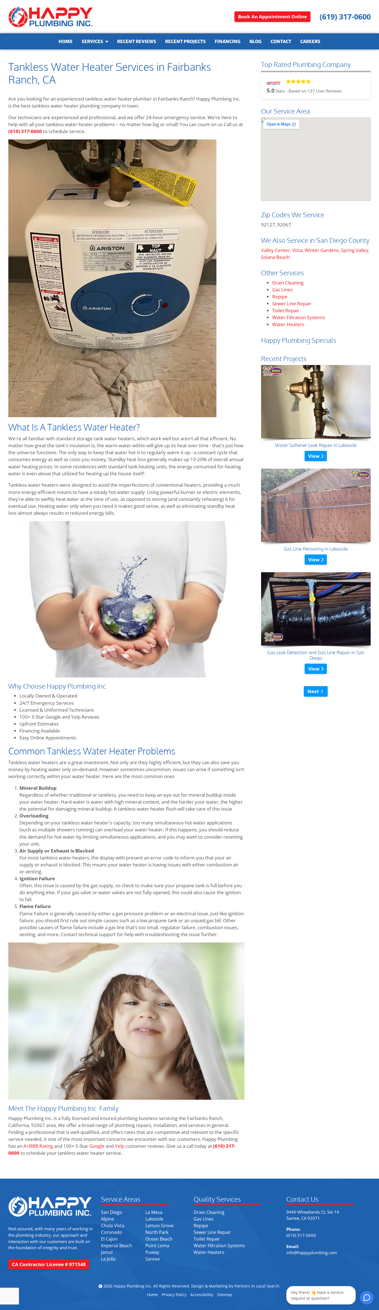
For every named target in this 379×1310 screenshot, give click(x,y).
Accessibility (201, 1294)
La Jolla (108, 1259)
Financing (228, 41)
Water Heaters (288, 324)
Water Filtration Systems (298, 317)
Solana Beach (275, 257)
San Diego (111, 1212)
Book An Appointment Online (272, 16)
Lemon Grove (159, 1225)
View (314, 456)
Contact (281, 41)
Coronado (111, 1232)
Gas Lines (282, 289)
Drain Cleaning (288, 282)
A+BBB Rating (37, 1146)
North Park (156, 1232)
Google (97, 1146)
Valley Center (275, 250)
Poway (152, 1252)
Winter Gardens (322, 250)
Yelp (119, 1146)
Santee (152, 1259)
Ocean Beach (159, 1239)
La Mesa (153, 1212)
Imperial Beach (116, 1245)
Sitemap (224, 1294)
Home (66, 41)
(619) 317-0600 (25, 131)
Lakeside (154, 1219)
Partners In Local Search (256, 1286)
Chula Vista (112, 1225)
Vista (297, 250)
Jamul (107, 1252)
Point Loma (157, 1245)
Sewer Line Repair (291, 303)
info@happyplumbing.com (311, 1252)
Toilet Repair (285, 310)
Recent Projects (185, 41)
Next (313, 691)
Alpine (107, 1219)
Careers (310, 41)
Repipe (279, 296)
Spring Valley (354, 250)
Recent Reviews (136, 41)
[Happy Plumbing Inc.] (50, 17)
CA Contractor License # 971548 (49, 1264)
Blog (255, 41)
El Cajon (109, 1239)
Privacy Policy (174, 1294)
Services (92, 41)
